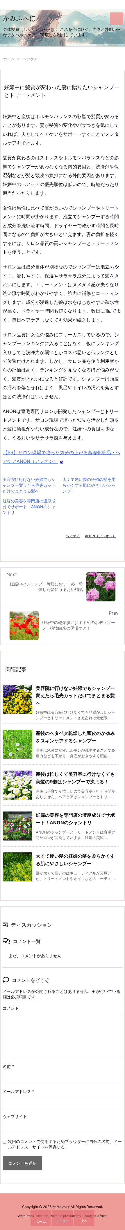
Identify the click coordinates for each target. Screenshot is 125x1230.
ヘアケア (30, 59)
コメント (11, 1008)
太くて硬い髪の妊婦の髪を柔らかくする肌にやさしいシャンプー (89, 485)
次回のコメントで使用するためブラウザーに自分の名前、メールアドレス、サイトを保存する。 (65, 1144)
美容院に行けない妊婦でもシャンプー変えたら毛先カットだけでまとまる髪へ (29, 485)
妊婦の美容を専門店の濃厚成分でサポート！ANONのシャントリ (29, 506)
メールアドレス (18, 1091)
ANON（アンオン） (100, 536)
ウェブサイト (15, 1116)
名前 (8, 1066)
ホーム (9, 59)
